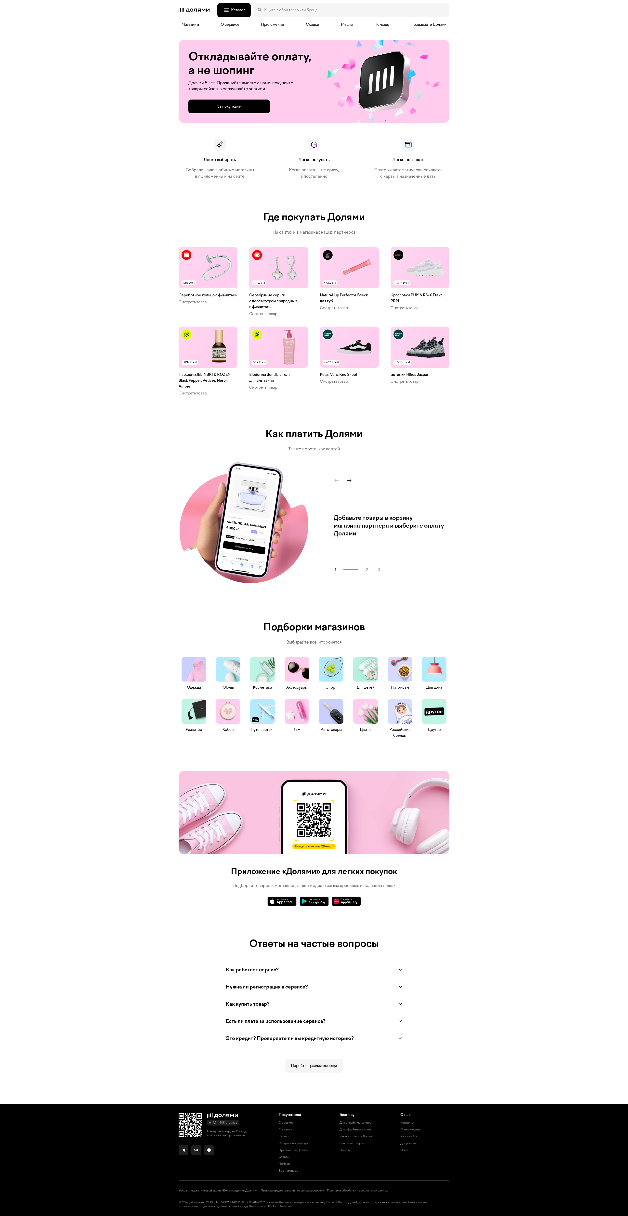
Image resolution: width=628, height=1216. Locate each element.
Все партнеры (288, 1170)
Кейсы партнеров (352, 1143)
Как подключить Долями (357, 1136)
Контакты (407, 1122)
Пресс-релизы (410, 1129)
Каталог (284, 1136)
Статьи (405, 1150)
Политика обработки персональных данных (357, 1190)
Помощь (381, 24)
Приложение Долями (293, 1150)
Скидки (312, 24)
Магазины (190, 24)
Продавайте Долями (428, 24)
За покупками (229, 106)
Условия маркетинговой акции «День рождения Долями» (218, 1190)
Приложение (272, 24)
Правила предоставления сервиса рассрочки (292, 1190)
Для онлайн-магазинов (355, 1122)
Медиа (347, 24)
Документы (408, 1143)
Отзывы (284, 1157)
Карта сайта (408, 1136)
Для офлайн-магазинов (355, 1129)
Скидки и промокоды (293, 1143)
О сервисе (286, 1122)
